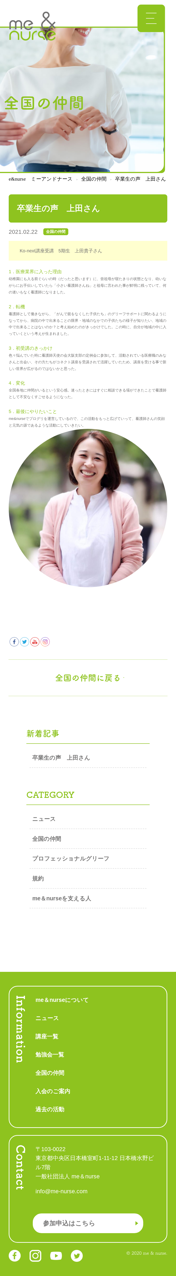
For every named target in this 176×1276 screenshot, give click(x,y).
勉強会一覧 (50, 1054)
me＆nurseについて (62, 1000)
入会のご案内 (53, 1091)
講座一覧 (47, 1036)
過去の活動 (50, 1109)
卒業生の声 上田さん (61, 757)
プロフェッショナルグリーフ (71, 858)
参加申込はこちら (69, 1223)
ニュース (44, 819)
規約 (38, 878)
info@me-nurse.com (62, 1191)
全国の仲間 (46, 838)
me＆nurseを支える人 (61, 898)
